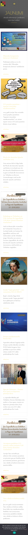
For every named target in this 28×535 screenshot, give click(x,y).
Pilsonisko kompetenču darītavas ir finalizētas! (11, 57)
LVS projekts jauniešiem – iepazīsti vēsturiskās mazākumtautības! (12, 106)
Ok (14, 532)
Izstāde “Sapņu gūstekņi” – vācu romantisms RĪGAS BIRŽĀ (13, 291)
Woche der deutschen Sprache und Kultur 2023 (13, 158)
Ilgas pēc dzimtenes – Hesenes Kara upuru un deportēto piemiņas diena (13, 391)
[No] (25, 529)
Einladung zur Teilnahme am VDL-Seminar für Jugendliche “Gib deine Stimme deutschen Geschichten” (13, 219)
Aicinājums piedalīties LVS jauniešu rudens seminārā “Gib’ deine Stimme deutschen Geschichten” (13, 446)
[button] (14, 3)
